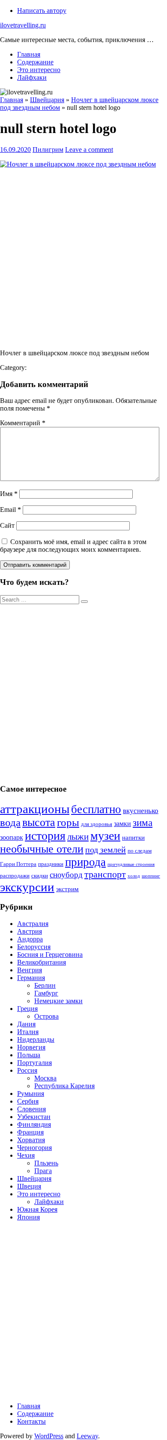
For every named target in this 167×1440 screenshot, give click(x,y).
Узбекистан (34, 1116)
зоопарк (11, 837)
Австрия (29, 931)
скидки (39, 876)
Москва (45, 1078)
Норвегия (31, 1047)
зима (142, 822)
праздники (50, 864)
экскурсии (27, 887)
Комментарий (22, 423)
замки (122, 823)
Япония (28, 1217)
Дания (26, 1024)
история (45, 835)
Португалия (34, 1062)
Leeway (87, 1436)
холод (134, 876)
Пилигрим (48, 149)
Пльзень (46, 1163)
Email (10, 509)
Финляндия (34, 1124)
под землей (105, 849)
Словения (31, 1109)
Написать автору (41, 10)
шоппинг (151, 876)
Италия (28, 1031)
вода (10, 822)
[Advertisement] (83, 258)
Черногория (34, 1147)
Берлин (45, 985)
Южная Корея (37, 1209)
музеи (105, 835)
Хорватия (31, 1140)
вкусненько (140, 811)
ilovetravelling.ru (23, 25)
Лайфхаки (32, 77)
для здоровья (96, 824)
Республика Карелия (64, 1085)
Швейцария (34, 1178)
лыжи (78, 837)
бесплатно (96, 809)
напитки (133, 837)
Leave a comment (89, 149)
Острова (46, 1016)
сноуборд (66, 874)
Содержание (35, 62)
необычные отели (42, 849)
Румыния (30, 1093)
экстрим (67, 889)
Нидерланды (35, 1039)
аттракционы (34, 809)
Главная (28, 54)
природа (85, 862)
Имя (9, 493)
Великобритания (41, 962)
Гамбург (46, 993)
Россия (27, 1070)
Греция (27, 1008)
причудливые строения (131, 864)
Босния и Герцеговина (50, 954)
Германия (31, 977)
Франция (30, 1132)
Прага (43, 1170)
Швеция (29, 1186)
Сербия (28, 1101)
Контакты (31, 1421)
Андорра (30, 939)
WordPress (48, 1436)
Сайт (7, 525)
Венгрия (29, 970)
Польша (28, 1055)
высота (38, 822)
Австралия (32, 923)
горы (68, 822)
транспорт (105, 874)
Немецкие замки (58, 1000)
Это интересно (38, 69)
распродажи (15, 876)
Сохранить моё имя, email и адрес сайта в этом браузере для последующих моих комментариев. (73, 545)
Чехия (26, 1155)
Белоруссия (34, 946)
